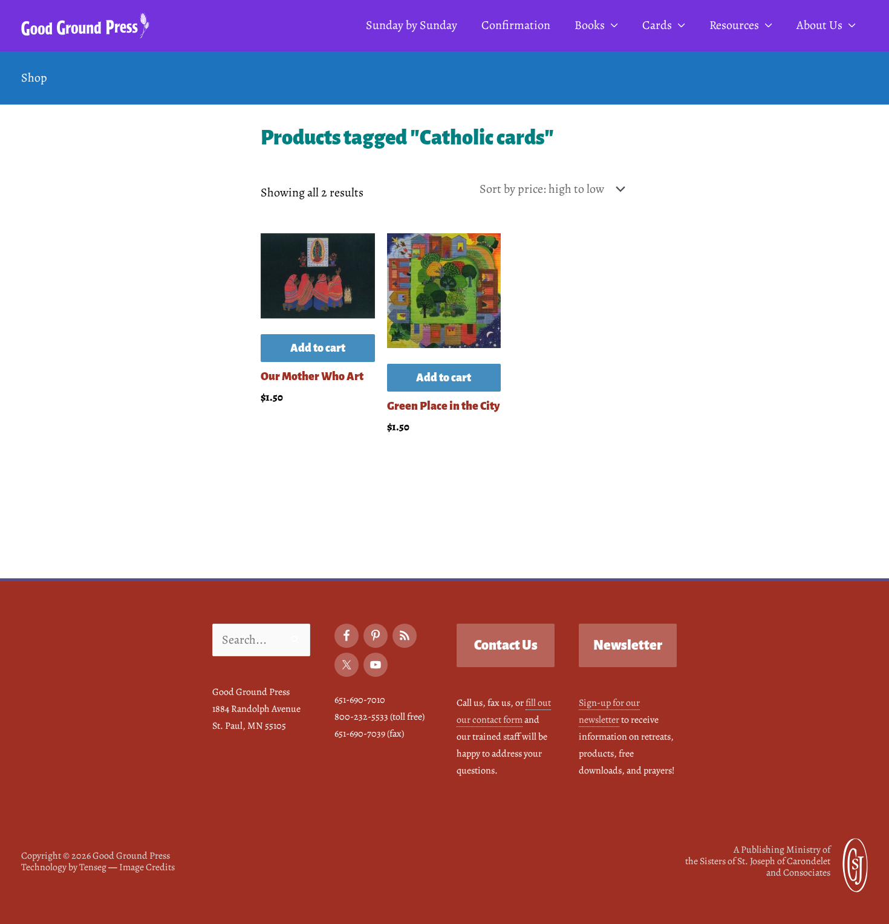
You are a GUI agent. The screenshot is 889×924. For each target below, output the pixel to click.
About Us (819, 25)
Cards (657, 25)
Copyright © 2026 (95, 855)
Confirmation (515, 25)
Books (590, 25)
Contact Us (506, 645)
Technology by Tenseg (63, 867)
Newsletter (627, 645)
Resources (734, 25)
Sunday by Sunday (411, 25)
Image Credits (147, 867)
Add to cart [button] (317, 348)
